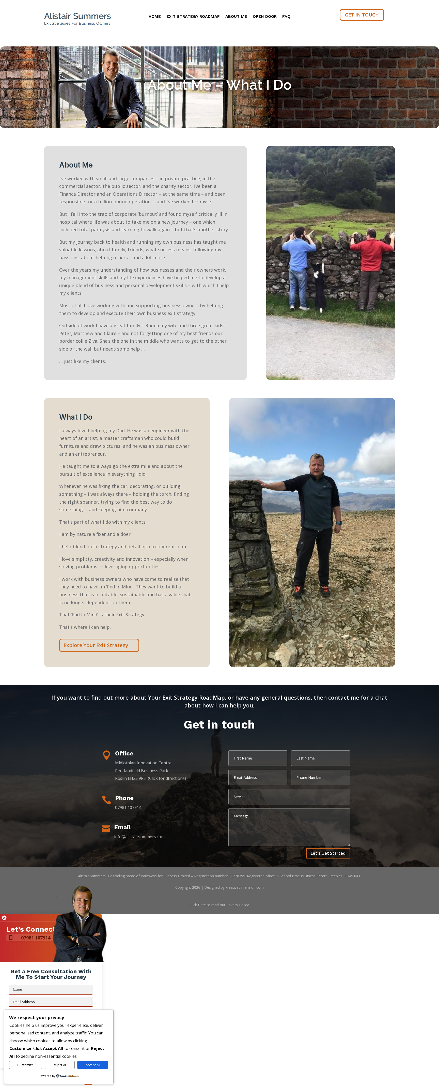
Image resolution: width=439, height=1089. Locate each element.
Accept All (93, 1065)
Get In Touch (362, 15)
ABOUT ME (236, 17)
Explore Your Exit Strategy (96, 645)
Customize (25, 1065)
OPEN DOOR (265, 17)
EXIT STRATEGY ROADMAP (193, 17)
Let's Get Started (328, 853)
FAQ (286, 17)
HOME (155, 17)
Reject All (60, 1065)
